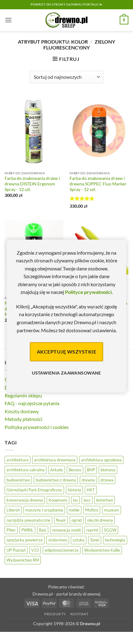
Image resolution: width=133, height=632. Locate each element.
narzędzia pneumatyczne (28, 520)
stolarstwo (57, 539)
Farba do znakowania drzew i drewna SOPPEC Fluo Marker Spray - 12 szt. (98, 184)
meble (74, 509)
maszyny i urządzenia (44, 509)
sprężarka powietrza (24, 539)
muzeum (111, 509)
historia (74, 489)
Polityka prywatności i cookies (37, 427)
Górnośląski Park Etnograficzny (34, 489)
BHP (91, 469)
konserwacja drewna (24, 500)
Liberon (13, 509)
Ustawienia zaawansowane (66, 373)
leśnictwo (104, 500)
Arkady (56, 469)
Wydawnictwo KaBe (102, 550)
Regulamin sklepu (23, 395)
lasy (87, 500)
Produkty (55, 614)
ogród (76, 520)
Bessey (75, 469)
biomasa (108, 469)
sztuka (78, 539)
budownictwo (18, 479)
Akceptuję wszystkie (66, 351)
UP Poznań (16, 550)
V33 (35, 550)
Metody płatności (23, 419)
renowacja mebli (66, 530)
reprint (92, 530)
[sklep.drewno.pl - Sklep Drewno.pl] (66, 20)
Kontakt (79, 614)
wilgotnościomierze (62, 550)
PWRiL (27, 530)
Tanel (94, 539)
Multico (91, 509)
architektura (17, 459)
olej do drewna (100, 520)
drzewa (107, 479)
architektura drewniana (54, 459)
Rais (42, 530)
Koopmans (58, 500)
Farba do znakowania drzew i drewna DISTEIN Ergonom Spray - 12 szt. (32, 184)
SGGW (110, 530)
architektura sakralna (25, 469)
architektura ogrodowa (101, 459)
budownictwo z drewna (56, 479)
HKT (91, 489)
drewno (88, 479)
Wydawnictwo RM (22, 560)
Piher (11, 530)
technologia (115, 539)
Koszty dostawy (22, 411)
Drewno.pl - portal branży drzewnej (66, 593)
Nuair (61, 520)
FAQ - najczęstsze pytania (32, 403)
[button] (8, 20)
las (75, 500)
